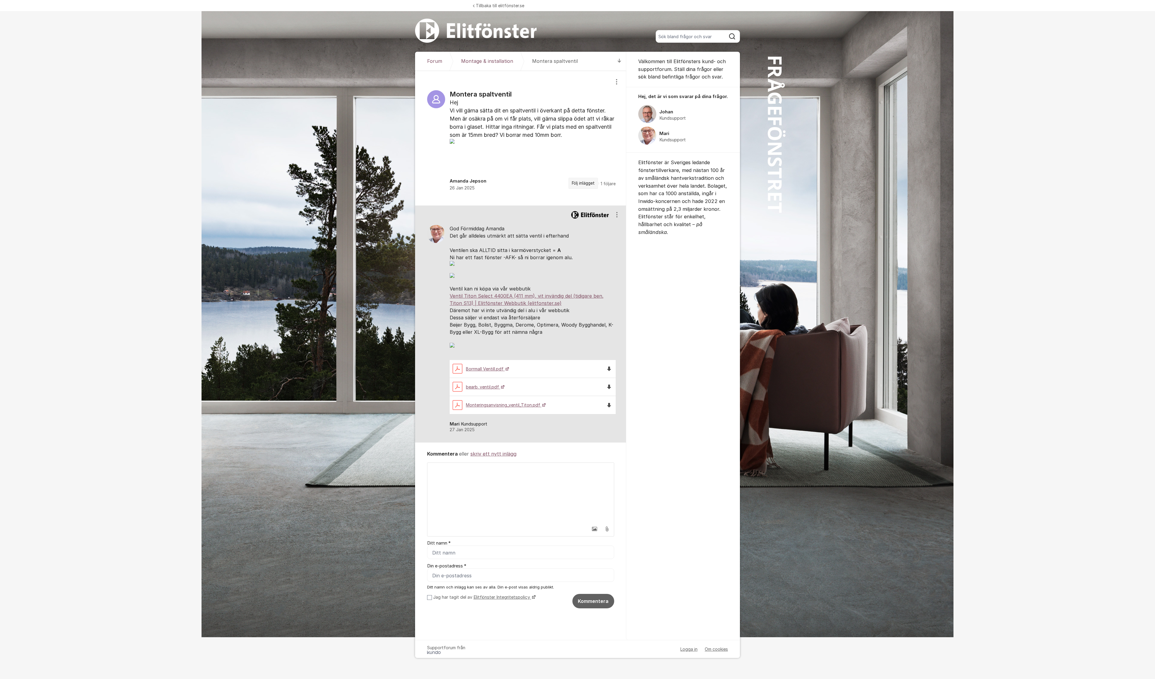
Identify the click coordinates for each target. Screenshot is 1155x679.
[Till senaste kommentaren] (619, 61)
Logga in (689, 649)
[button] (594, 529)
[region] (520, 138)
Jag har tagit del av (481, 597)
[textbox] (520, 493)
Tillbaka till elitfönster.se (500, 5)
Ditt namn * (439, 543)
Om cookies (716, 649)
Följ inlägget (583, 183)
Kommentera (593, 601)
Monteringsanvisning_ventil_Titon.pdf (503, 404)
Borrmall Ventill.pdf (485, 368)
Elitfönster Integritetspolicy (502, 597)
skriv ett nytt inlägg (493, 454)
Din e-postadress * (446, 566)
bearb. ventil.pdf (483, 386)
